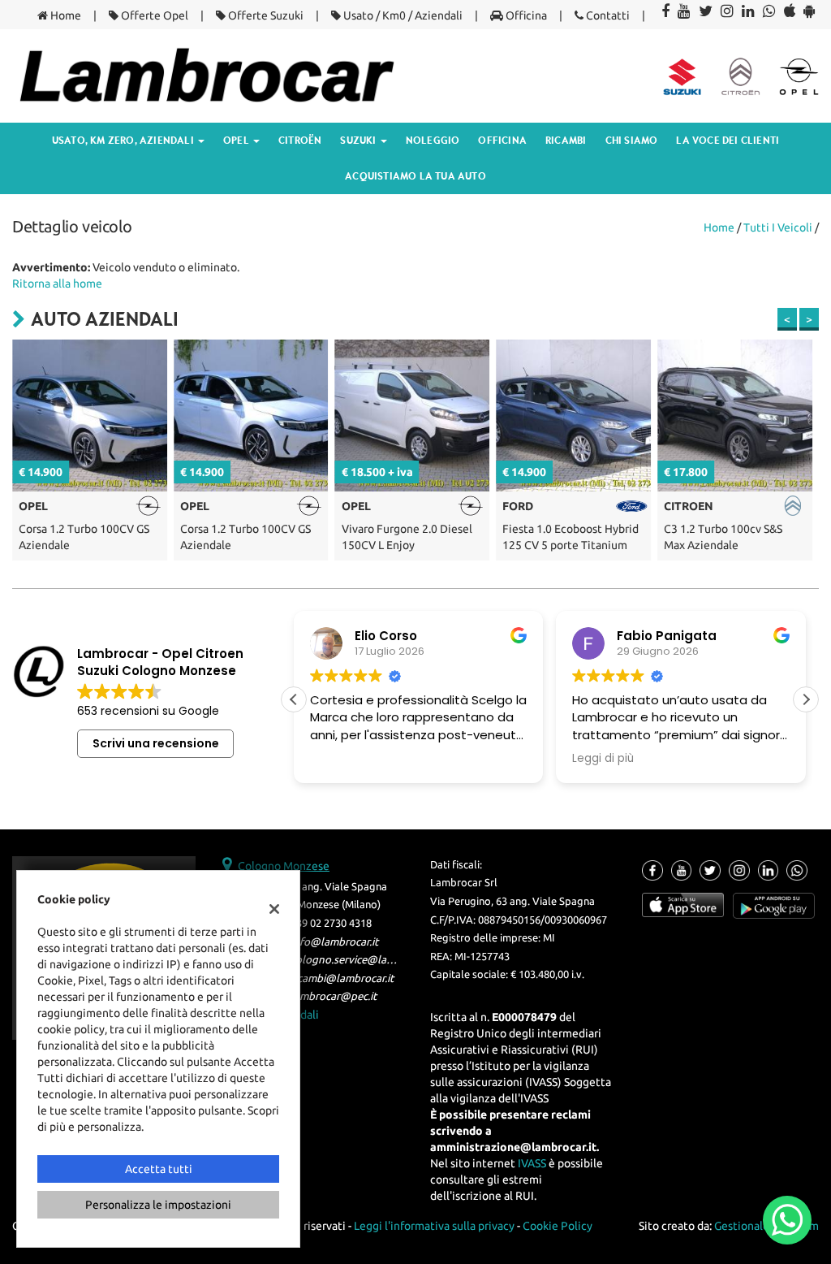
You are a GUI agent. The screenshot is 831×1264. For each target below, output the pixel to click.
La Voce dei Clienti (727, 140)
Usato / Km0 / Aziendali (402, 15)
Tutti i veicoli (777, 227)
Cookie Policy (557, 1225)
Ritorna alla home (57, 283)
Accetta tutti (158, 1168)
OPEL (237, 140)
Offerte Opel (153, 15)
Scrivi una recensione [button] (156, 743)
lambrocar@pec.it (334, 996)
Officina (525, 15)
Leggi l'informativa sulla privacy (434, 1225)
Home (64, 15)
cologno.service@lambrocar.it (363, 960)
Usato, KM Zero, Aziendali (124, 140)
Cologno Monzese (283, 865)
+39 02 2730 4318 (331, 923)
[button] (806, 699)
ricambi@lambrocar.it (342, 978)
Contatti (606, 15)
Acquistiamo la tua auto (415, 176)
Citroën (299, 140)
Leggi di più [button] (385, 758)
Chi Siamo (631, 140)
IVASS (532, 1163)
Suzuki (359, 140)
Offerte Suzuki (265, 15)
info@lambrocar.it (334, 942)
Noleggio (433, 140)
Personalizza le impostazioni (158, 1204)
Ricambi (565, 140)
